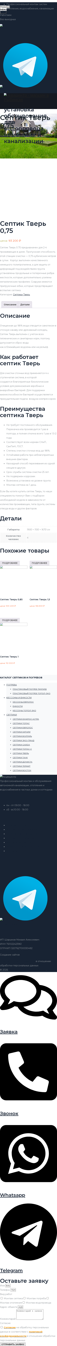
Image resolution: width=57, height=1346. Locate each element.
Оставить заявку (9, 91)
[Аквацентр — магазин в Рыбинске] (28, 97)
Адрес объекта (9, 1307)
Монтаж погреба (36, 1298)
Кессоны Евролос (23, 702)
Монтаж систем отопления (21, 829)
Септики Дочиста (22, 762)
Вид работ (6, 1294)
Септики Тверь (21, 294)
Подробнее (10, 563)
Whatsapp (12, 1195)
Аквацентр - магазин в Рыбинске (27, 969)
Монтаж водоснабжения (20, 838)
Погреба (11, 684)
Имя (2, 1285)
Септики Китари (21, 732)
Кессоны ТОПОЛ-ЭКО (24, 710)
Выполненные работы (19, 842)
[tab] (10, 304)
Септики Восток (22, 770)
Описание (10, 304)
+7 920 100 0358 (19, 869)
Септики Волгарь (22, 736)
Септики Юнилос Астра (26, 719)
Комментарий (8, 1318)
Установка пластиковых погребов (25, 833)
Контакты (11, 851)
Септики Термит (21, 766)
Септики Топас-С (22, 749)
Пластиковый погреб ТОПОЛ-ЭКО (31, 693)
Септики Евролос (23, 727)
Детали (25, 304)
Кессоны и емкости (19, 697)
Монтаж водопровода (38, 1302)
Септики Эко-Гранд (23, 740)
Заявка (9, 1032)
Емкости (18, 706)
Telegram (11, 1270)
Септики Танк (20, 757)
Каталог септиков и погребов (23, 846)
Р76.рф (24, 954)
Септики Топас (21, 723)
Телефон (5, 1289)
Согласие (5, 1323)
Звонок (9, 1113)
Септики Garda (21, 745)
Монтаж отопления (11, 1302)
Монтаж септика (13, 1298)
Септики (11, 714)
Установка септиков (17, 825)
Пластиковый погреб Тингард (30, 689)
